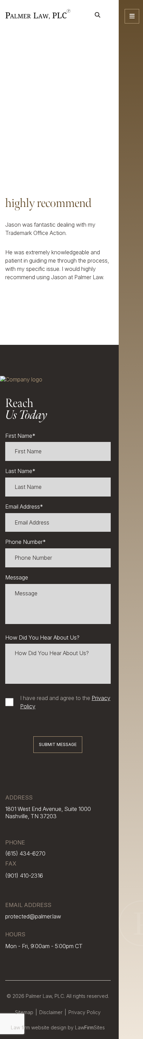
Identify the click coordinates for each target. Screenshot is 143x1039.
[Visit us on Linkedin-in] (131, 1021)
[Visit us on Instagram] (131, 1012)
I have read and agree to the (65, 702)
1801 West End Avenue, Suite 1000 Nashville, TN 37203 (48, 812)
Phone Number (25, 541)
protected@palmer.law (33, 916)
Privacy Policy (84, 1012)
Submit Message (58, 744)
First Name (20, 435)
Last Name (20, 470)
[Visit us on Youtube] (131, 1031)
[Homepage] (37, 15)
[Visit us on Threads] (131, 1003)
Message (16, 577)
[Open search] (97, 14)
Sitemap (24, 1012)
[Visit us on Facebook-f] (131, 993)
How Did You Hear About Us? (42, 637)
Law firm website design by (43, 1027)
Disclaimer (50, 1012)
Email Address (24, 506)
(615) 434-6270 (25, 853)
